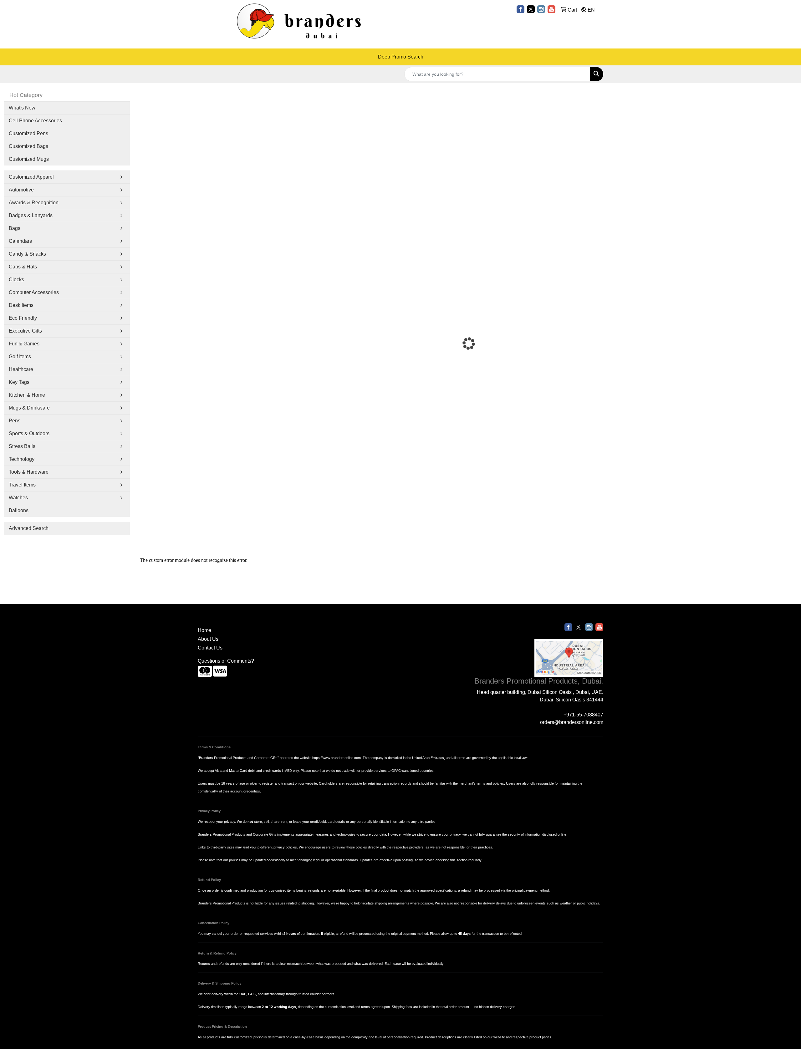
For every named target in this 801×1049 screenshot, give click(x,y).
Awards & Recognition (34, 202)
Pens (14, 420)
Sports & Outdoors (29, 433)
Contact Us (210, 647)
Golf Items (20, 356)
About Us (208, 639)
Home (204, 630)
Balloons (18, 510)
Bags (14, 228)
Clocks (16, 279)
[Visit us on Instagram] (541, 9)
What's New (22, 107)
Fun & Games (24, 343)
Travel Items (22, 484)
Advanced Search (28, 528)
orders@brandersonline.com (571, 722)
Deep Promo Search (400, 56)
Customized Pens (28, 133)
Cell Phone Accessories (35, 120)
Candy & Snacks (27, 254)
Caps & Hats (23, 266)
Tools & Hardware (28, 472)
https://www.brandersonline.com (336, 758)
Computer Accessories (34, 292)
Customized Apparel (31, 177)
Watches (18, 497)
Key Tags (19, 382)
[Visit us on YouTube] (551, 9)
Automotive (21, 189)
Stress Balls (22, 446)
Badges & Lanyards (31, 215)
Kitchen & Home (27, 395)
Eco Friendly (23, 318)
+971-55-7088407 (583, 714)
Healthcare (21, 369)
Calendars (20, 241)
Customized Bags (28, 146)
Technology (21, 459)
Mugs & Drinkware (29, 407)
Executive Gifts (25, 331)
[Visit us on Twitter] (531, 9)
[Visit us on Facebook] (520, 9)
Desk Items (21, 305)
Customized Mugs (29, 159)
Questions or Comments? (226, 661)
